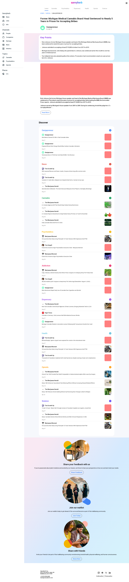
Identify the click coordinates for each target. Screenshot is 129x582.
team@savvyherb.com (46, 577)
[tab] (46, 8)
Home (42, 13)
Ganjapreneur (52, 27)
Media (48, 13)
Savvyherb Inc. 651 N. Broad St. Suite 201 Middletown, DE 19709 (47, 572)
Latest (46, 8)
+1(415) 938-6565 (45, 576)
